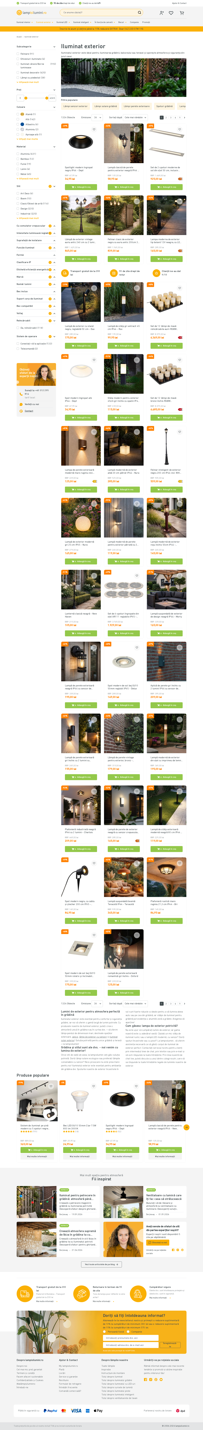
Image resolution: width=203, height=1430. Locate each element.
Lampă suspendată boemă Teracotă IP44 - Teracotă (121, 903)
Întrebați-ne (22, 1387)
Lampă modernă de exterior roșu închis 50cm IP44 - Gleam (165, 543)
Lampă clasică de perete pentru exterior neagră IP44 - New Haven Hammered (123, 169)
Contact (29, 411)
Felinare (27, 54)
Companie (134, 22)
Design (27, 209)
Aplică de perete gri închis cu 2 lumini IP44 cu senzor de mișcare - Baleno (166, 687)
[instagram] (178, 1252)
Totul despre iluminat (112, 1377)
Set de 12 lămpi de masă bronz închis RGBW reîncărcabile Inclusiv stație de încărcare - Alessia (167, 400)
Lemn (25, 169)
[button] (101, 29)
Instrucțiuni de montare (113, 1373)
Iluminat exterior (43, 22)
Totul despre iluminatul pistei (116, 1391)
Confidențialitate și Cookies (30, 1380)
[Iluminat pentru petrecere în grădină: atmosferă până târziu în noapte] (36, 1202)
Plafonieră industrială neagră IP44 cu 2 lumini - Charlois (80, 831)
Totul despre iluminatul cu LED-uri (118, 1384)
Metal (26, 174)
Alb (30, 119)
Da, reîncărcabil (32, 328)
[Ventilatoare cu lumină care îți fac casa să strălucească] (123, 1202)
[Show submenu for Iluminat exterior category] (52, 22)
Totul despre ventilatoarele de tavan (119, 1398)
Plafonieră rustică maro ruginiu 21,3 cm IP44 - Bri (164, 903)
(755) (34, 1132)
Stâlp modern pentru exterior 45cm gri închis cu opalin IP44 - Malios (123, 400)
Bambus (27, 159)
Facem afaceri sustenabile (30, 1377)
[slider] (25, 98)
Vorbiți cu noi (32, 404)
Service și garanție (68, 1377)
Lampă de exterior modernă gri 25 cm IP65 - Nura (79, 543)
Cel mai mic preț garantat (29, 1370)
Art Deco (27, 193)
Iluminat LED (62, 22)
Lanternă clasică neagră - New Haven (81, 615)
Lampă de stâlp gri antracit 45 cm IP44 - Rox (124, 327)
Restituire (64, 1380)
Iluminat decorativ (33, 73)
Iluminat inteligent (81, 22)
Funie (26, 164)
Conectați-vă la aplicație (36, 344)
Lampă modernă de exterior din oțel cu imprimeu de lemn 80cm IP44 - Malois (166, 759)
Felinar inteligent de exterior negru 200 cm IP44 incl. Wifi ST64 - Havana (166, 472)
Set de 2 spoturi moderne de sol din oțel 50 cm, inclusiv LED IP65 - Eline (165, 169)
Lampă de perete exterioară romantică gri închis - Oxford (123, 974)
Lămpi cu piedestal (33, 78)
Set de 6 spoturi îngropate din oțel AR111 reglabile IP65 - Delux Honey (123, 615)
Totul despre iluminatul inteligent (118, 1395)
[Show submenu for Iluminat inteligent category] (90, 22)
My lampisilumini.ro (68, 1366)
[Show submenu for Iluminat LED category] (69, 22)
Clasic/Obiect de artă (35, 204)
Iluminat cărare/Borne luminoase (38, 66)
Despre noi (22, 1366)
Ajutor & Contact (179, 3)
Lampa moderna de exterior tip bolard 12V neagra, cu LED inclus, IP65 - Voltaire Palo (166, 241)
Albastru (32, 124)
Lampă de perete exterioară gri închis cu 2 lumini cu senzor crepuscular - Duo (79, 759)
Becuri (121, 22)
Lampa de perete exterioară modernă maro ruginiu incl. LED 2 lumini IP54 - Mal (79, 472)
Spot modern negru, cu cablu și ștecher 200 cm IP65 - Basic (80, 903)
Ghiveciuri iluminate (33, 59)
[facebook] (173, 1252)
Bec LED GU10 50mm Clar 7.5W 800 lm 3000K (79, 1127)
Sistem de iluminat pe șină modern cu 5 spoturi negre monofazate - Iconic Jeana (34, 1127)
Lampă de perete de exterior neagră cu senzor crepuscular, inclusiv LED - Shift (123, 831)
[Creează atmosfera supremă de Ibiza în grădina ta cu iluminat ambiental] (36, 1239)
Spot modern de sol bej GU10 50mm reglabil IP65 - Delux (123, 687)
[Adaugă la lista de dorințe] (94, 129)
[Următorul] (185, 118)
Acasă (19, 37)
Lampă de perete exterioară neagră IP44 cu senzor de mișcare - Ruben (79, 687)
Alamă (31, 114)
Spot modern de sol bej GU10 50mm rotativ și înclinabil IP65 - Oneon (80, 975)
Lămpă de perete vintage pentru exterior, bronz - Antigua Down (121, 759)
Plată (61, 1370)
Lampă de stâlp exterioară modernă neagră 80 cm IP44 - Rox (166, 831)
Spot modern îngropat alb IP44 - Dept (78, 399)
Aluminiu (32, 129)
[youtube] (161, 1379)
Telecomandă (29, 349)
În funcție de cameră (103, 22)
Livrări (62, 1373)
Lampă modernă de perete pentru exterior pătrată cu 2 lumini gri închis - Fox (122, 543)
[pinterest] (182, 1252)
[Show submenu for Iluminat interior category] (32, 22)
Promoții (146, 22)
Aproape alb (34, 135)
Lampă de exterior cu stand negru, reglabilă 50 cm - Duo (80, 327)
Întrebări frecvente (68, 1387)
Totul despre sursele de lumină (117, 1387)
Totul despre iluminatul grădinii (117, 1380)
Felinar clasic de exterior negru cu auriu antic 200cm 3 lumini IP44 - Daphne (123, 241)
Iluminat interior (23, 22)
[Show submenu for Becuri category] (125, 22)
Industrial (29, 214)
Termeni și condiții (26, 1373)
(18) (77, 1132)
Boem (26, 199)
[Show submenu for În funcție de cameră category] (114, 22)
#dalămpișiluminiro (26, 1384)
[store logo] (31, 12)
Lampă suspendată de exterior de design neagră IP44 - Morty (166, 615)
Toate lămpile (108, 1366)
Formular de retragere (70, 1384)
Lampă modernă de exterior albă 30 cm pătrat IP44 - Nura (123, 471)
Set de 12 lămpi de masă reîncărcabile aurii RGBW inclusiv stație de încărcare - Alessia (165, 328)
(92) (119, 1132)
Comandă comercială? (70, 1391)
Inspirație (106, 1370)
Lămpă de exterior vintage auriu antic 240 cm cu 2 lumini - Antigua (80, 241)
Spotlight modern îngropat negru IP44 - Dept (79, 169)
